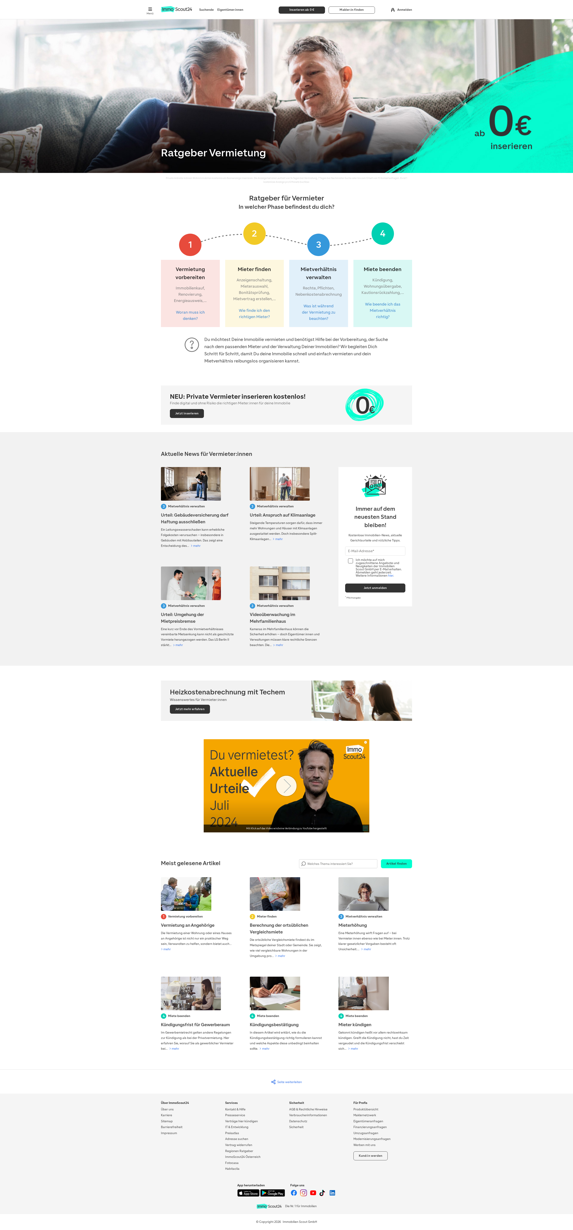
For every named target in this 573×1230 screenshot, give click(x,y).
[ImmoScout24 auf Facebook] (294, 1195)
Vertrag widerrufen (238, 1145)
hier (390, 575)
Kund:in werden (371, 1156)
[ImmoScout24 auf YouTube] (313, 1195)
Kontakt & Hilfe (235, 1109)
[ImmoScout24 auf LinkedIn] (332, 1195)
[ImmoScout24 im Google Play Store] (272, 1196)
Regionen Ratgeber (239, 1151)
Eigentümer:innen (230, 10)
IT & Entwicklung (236, 1127)
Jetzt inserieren (187, 413)
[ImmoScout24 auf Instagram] (304, 1195)
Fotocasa (232, 1163)
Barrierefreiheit (171, 1127)
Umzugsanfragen (365, 1133)
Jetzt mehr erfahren (190, 709)
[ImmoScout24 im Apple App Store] (248, 1196)
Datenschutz (298, 1121)
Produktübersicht (365, 1109)
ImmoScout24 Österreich (243, 1157)
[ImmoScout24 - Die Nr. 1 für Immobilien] (269, 1206)
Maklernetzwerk (364, 1115)
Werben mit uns (364, 1145)
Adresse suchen (236, 1139)
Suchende (206, 10)
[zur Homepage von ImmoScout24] (176, 11)
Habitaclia (232, 1169)
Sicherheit (296, 1127)
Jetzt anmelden (375, 588)
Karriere (166, 1115)
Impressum (169, 1133)
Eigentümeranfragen (368, 1121)
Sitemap (167, 1121)
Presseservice (235, 1115)
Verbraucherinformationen (308, 1115)
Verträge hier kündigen (241, 1121)
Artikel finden (396, 864)
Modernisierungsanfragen (372, 1139)
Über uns (167, 1109)
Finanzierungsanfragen (370, 1127)
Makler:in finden (352, 10)
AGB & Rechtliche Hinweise (308, 1109)
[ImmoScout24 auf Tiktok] (323, 1195)
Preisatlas (232, 1133)
